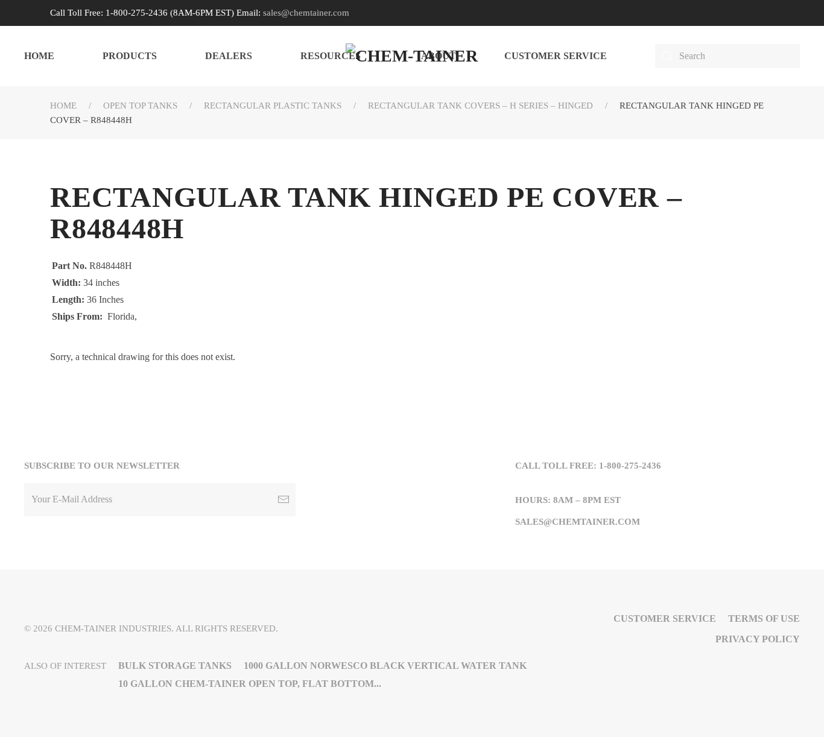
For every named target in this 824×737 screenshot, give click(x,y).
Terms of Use (764, 618)
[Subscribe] (283, 499)
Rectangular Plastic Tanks (272, 105)
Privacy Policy (757, 639)
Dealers (228, 56)
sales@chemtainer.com (306, 12)
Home (39, 56)
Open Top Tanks (140, 105)
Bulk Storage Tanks (175, 665)
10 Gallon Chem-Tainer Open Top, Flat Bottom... (249, 683)
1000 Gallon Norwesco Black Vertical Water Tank (385, 665)
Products (130, 56)
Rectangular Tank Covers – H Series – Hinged (480, 105)
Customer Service (555, 56)
